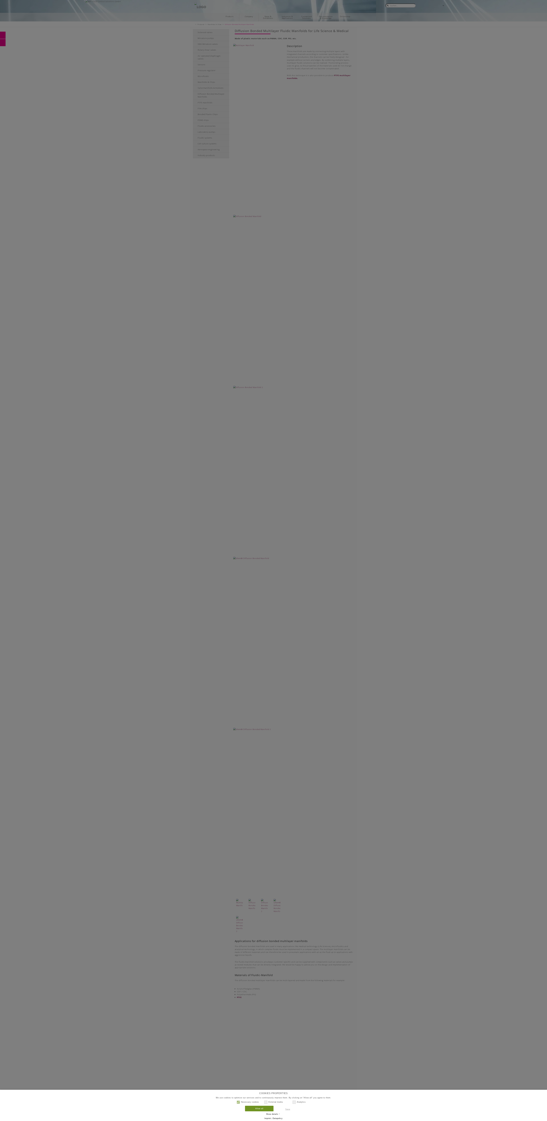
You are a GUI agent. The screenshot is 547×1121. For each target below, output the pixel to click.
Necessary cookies (250, 1102)
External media (276, 1102)
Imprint (267, 1118)
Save (287, 1109)
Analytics (301, 1102)
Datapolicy (278, 1118)
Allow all (259, 1108)
